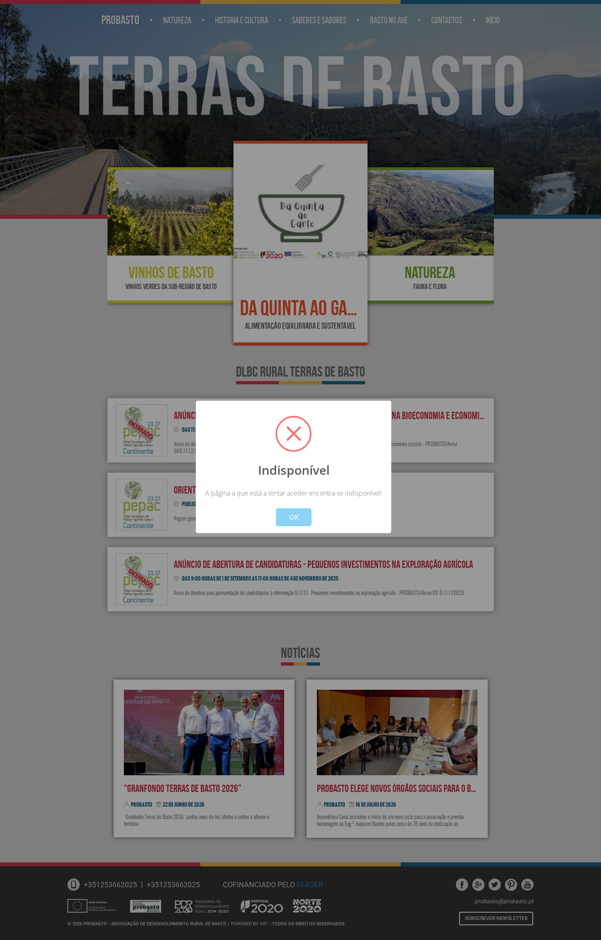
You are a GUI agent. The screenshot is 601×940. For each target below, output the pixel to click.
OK (293, 517)
